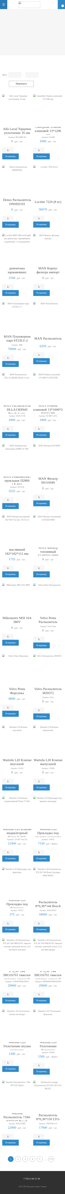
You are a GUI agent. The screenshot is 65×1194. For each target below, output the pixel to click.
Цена (4, 75)
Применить (21, 83)
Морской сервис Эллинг (36, 1186)
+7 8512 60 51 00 (31, 1179)
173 (51, 1159)
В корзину (10, 156)
